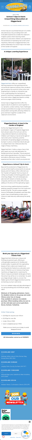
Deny (16, 433)
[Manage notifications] (3, 436)
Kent (17, 14)
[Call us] (17, 1)
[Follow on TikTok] (13, 1)
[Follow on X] (14, 1)
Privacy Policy (18, 437)
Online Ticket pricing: (7, 312)
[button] (29, 422)
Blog (14, 14)
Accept (6, 433)
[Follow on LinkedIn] (20, 1)
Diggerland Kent (6, 83)
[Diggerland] (16, 7)
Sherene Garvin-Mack (23, 25)
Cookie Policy (12, 437)
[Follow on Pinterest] (18, 1)
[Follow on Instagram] (11, 1)
